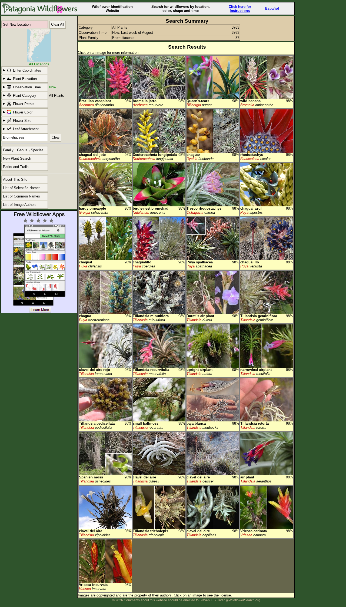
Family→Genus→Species (23, 150)
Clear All (57, 24)
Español (272, 8)
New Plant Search (17, 158)
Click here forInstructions (240, 9)
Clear (56, 137)
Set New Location (17, 24)
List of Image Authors (19, 205)
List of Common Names (21, 196)
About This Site (15, 179)
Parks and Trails (16, 167)
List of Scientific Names (22, 188)
